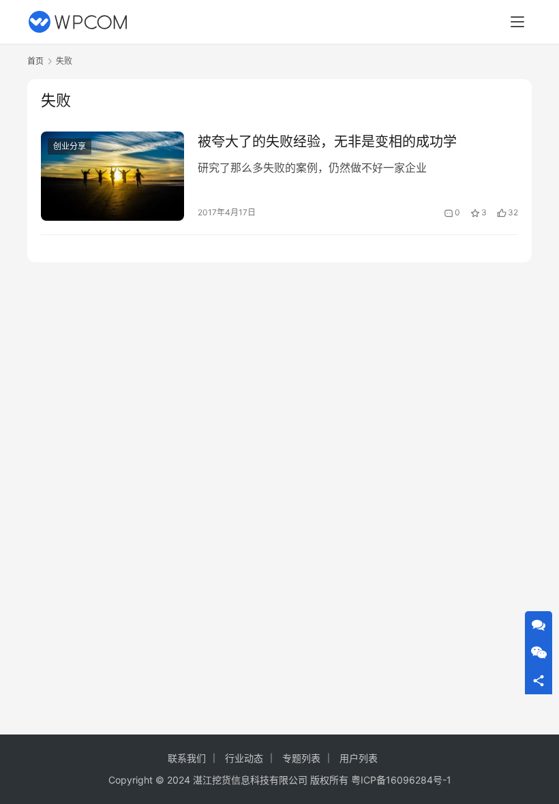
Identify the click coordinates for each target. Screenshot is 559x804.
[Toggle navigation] (517, 22)
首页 (35, 61)
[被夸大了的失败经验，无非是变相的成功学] (112, 176)
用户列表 (358, 758)
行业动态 (244, 758)
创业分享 (69, 146)
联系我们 (187, 758)
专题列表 (301, 758)
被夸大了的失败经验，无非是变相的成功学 (327, 142)
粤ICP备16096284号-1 (401, 780)
